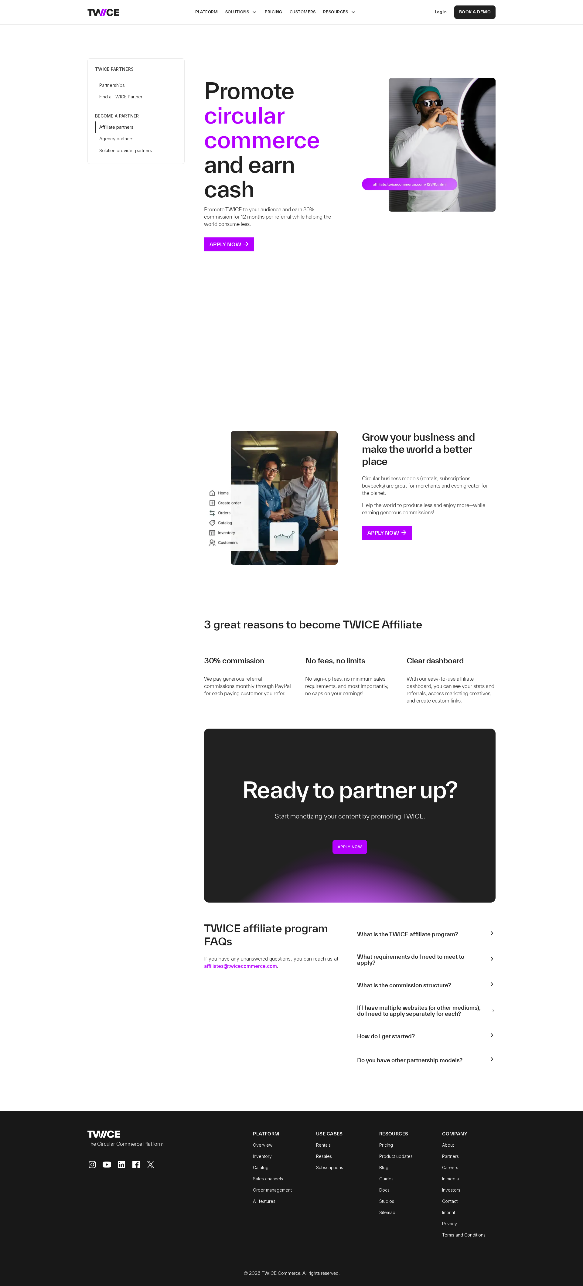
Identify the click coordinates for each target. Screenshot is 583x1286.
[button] (241, 12)
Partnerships (112, 85)
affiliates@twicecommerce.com (240, 966)
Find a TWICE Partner (120, 97)
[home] (103, 12)
